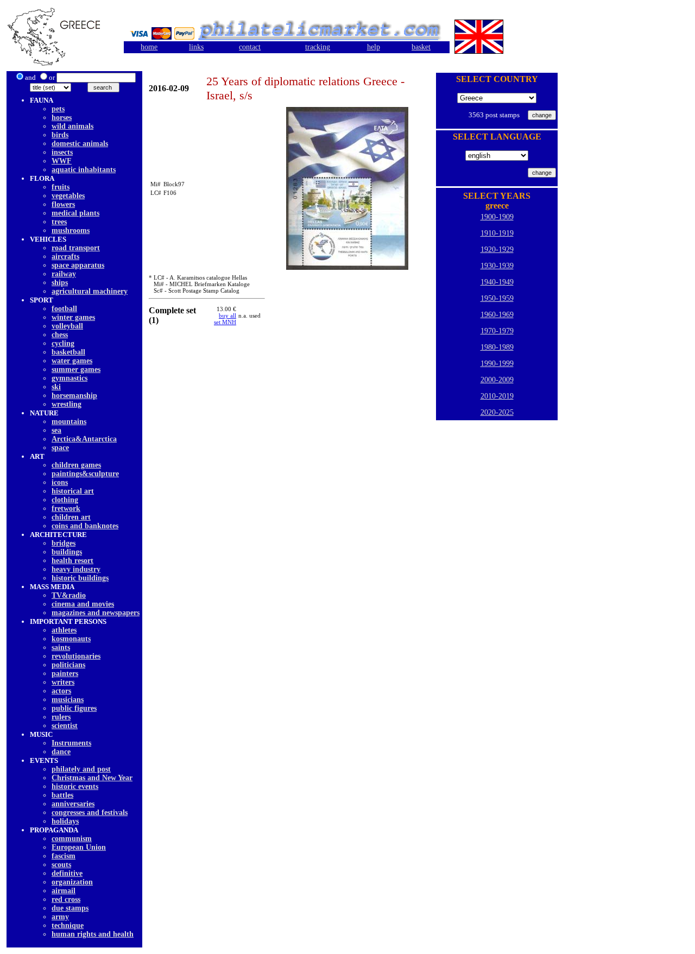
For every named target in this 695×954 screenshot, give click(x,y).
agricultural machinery (90, 291)
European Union (79, 847)
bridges (63, 543)
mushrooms (71, 230)
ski (56, 387)
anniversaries (73, 804)
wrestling (66, 404)
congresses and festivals (90, 812)
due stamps (70, 908)
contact (250, 47)
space (60, 448)
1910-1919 (497, 233)
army (60, 917)
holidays (65, 821)
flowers (63, 204)
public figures (74, 708)
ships (60, 283)
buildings (67, 552)
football (64, 309)
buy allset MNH (225, 318)
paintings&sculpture (85, 474)
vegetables (68, 196)
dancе (61, 752)
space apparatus (78, 265)
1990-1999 (497, 363)
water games (72, 361)
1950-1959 (497, 298)
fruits (61, 187)
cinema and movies (83, 604)
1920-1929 (497, 249)
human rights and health (93, 934)
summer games (76, 369)
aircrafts (65, 256)
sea (56, 430)
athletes (64, 630)
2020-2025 (497, 412)
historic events (75, 786)
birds (60, 135)
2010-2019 (497, 396)
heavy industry (76, 569)
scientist (65, 726)
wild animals (72, 126)
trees (59, 222)
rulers (61, 717)
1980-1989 (497, 347)
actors (61, 691)
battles (62, 795)
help (373, 47)
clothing (65, 500)
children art (71, 517)
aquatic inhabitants (84, 170)
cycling (63, 343)
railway (64, 274)
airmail (63, 891)
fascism (63, 856)
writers (63, 682)
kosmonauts (71, 639)
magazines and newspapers (96, 613)
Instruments (71, 743)
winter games (73, 317)
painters (65, 673)
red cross (66, 899)
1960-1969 (497, 315)
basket (421, 47)
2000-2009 (497, 380)
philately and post (81, 769)
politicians (68, 665)
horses (62, 117)
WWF (62, 161)
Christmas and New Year (92, 778)
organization (72, 882)
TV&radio (69, 595)
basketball (68, 352)
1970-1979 (497, 331)
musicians (68, 700)
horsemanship (74, 395)
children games (76, 465)
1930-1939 (497, 266)
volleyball (67, 326)
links (196, 47)
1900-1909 (497, 217)
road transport (76, 248)
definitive (67, 873)
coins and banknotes (85, 526)
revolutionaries (76, 656)
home (149, 47)
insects (62, 152)
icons (60, 482)
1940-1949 (497, 282)
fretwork (66, 508)
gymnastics (69, 378)
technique (68, 925)
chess (60, 335)
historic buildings (80, 578)
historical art (73, 491)
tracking (317, 47)
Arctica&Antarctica (84, 439)
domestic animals (80, 144)
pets (58, 109)
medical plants (75, 213)
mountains (69, 422)
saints (61, 647)
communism (72, 839)
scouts (61, 865)
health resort (72, 561)
